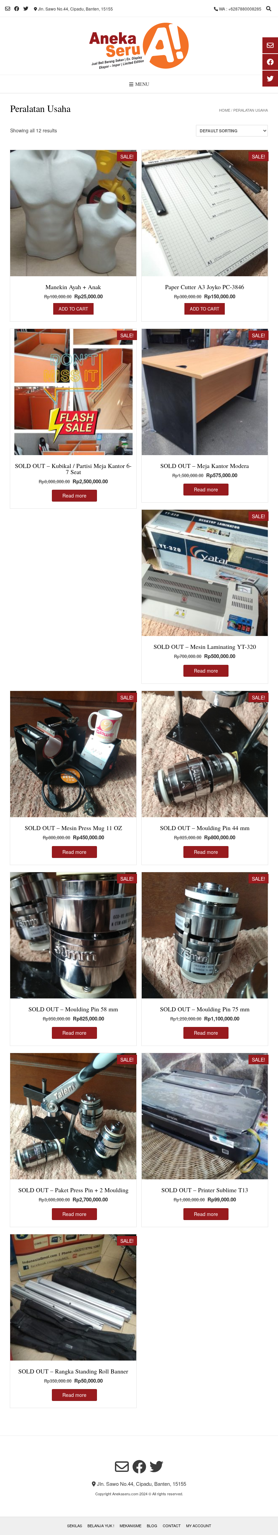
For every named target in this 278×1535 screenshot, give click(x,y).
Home (224, 110)
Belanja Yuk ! (100, 1525)
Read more (74, 495)
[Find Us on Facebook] (16, 8)
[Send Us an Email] (7, 8)
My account (198, 1525)
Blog (152, 1525)
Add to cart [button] (73, 308)
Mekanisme (130, 1525)
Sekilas (74, 1525)
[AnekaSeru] (139, 45)
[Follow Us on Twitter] (25, 8)
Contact (172, 1525)
